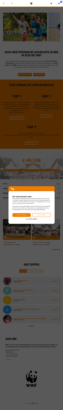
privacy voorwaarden (17, 203)
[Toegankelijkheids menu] (61, 2)
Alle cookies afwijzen (31, 218)
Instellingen (41, 215)
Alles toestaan (21, 215)
